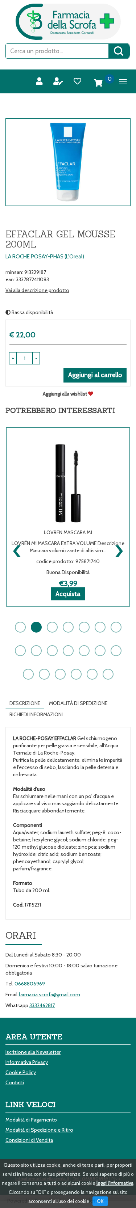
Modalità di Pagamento (31, 1119)
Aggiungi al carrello (95, 375)
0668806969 (30, 983)
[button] (36, 358)
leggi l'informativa (114, 1183)
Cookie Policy (20, 1072)
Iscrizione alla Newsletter (33, 1052)
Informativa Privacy (26, 1062)
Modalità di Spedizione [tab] (78, 703)
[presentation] (17, 549)
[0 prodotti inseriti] (98, 83)
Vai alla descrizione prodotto (37, 290)
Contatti (14, 1082)
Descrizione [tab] (24, 703)
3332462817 (42, 1005)
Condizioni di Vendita (29, 1140)
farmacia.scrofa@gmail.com (49, 994)
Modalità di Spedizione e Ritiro (39, 1130)
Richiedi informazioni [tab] (36, 714)
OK (100, 1201)
